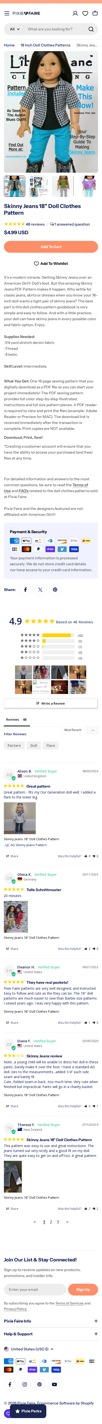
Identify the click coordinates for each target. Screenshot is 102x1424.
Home (9, 45)
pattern (14, 745)
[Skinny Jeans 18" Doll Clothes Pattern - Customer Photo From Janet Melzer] (59, 687)
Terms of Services (69, 1303)
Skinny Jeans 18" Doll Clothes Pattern (31, 839)
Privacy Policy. (15, 1309)
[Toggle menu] (7, 13)
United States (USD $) (30, 1349)
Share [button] (14, 856)
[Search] (91, 29)
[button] (87, 856)
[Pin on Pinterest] (55, 590)
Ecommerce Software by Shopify (65, 1403)
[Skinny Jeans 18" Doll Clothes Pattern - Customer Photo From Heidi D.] (77, 687)
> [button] (67, 1222)
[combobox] (51, 29)
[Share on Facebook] (25, 590)
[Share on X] (40, 590)
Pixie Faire (26, 1403)
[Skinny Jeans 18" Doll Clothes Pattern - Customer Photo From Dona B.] (41, 687)
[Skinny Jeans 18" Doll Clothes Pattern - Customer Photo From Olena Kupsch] (41, 672)
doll (33, 745)
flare (51, 745)
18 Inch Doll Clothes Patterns (45, 45)
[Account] (75, 13)
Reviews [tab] (12, 719)
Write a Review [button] (53, 703)
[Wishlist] (85, 13)
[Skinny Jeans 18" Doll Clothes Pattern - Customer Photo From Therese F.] (59, 672)
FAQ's (24, 490)
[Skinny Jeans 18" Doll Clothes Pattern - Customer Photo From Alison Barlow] (23, 672)
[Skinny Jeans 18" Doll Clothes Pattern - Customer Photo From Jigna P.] (77, 672)
